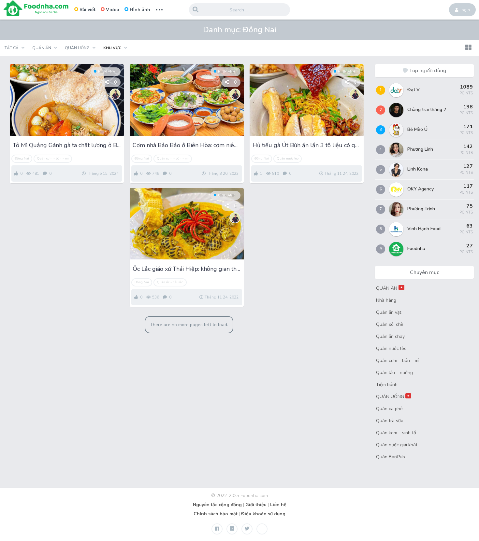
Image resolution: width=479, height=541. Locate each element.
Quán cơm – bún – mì (397, 360)
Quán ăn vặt (388, 312)
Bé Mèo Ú (417, 129)
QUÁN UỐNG (393, 397)
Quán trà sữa (389, 421)
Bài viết (87, 10)
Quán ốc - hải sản (170, 282)
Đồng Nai (22, 158)
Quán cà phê (389, 409)
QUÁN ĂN (389, 288)
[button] (468, 47)
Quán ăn (41, 47)
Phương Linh (420, 149)
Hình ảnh (140, 10)
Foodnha (416, 248)
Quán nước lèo (287, 158)
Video (112, 10)
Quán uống (77, 47)
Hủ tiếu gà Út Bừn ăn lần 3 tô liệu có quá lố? (307, 145)
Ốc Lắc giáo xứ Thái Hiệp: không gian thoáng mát (187, 268)
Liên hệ (278, 505)
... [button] (159, 9)
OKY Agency (420, 189)
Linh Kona (417, 169)
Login (464, 9)
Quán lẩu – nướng (394, 372)
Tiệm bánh (387, 384)
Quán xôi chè (389, 324)
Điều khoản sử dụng (263, 514)
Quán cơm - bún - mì (53, 158)
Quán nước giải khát (396, 445)
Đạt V (413, 90)
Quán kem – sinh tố (396, 433)
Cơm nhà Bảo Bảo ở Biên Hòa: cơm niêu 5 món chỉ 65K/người (187, 145)
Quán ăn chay (390, 336)
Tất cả (12, 47)
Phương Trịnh (421, 209)
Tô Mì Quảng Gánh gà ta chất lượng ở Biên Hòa (67, 145)
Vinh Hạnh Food (424, 229)
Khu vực (112, 47)
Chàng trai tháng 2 (426, 109)
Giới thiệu (256, 505)
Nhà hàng (386, 300)
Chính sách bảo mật (216, 514)
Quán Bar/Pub (390, 457)
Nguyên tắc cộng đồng (217, 505)
